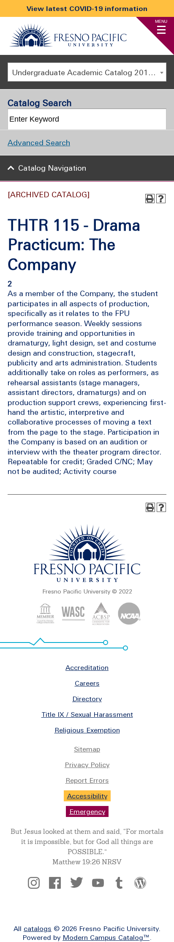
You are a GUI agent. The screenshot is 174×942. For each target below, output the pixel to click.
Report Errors (87, 780)
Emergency (87, 811)
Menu (161, 21)
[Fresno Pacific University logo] (87, 580)
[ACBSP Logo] (101, 622)
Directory (87, 698)
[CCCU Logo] (45, 622)
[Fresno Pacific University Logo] (68, 44)
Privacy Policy (87, 764)
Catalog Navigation (52, 167)
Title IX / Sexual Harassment (87, 714)
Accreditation (87, 667)
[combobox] (87, 72)
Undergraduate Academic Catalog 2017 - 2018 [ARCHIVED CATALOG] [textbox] (89, 72)
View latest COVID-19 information (87, 8)
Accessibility (87, 796)
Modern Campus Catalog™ (106, 937)
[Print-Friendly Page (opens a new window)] (150, 198)
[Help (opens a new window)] (161, 198)
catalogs (38, 928)
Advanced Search (39, 142)
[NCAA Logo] (129, 622)
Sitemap (87, 749)
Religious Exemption (87, 730)
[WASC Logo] (73, 622)
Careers (87, 683)
